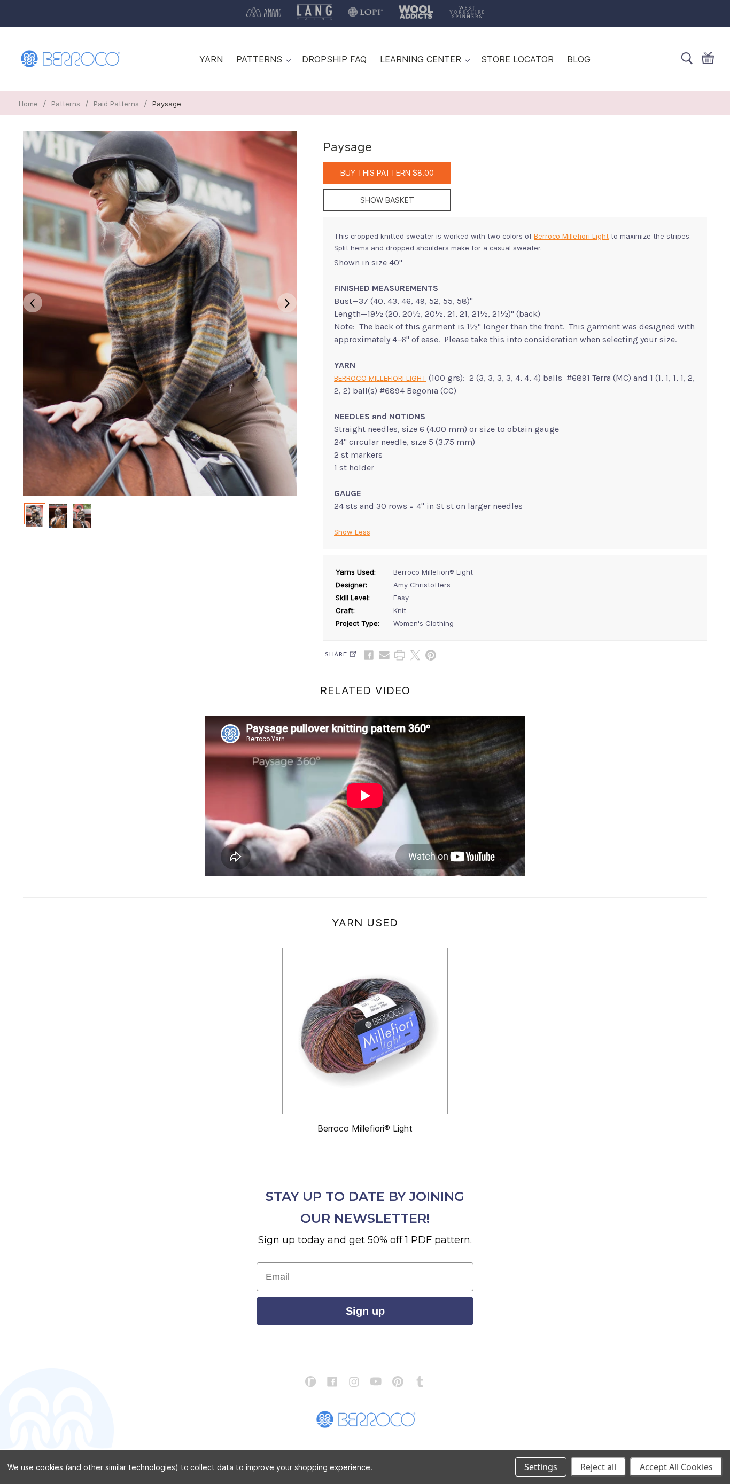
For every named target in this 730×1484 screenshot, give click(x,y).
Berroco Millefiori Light (571, 236)
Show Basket (387, 200)
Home (28, 103)
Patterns (65, 103)
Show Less (352, 532)
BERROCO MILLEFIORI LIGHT (380, 378)
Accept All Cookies (676, 1467)
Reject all (598, 1467)
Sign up (365, 1311)
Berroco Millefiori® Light (365, 1128)
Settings (540, 1467)
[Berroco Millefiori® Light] (365, 1031)
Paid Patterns (116, 103)
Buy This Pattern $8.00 (387, 172)
